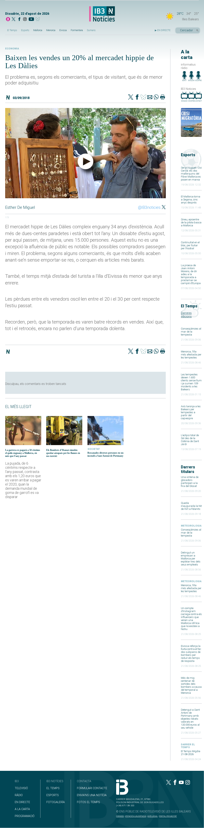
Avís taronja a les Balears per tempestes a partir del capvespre (191, 412)
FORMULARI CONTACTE (92, 788)
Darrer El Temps (188, 746)
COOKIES (120, 816)
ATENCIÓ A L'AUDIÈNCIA (135, 816)
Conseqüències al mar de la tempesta (191, 331)
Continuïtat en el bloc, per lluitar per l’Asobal (190, 245)
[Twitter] (130, 97)
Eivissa (63, 30)
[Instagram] (25, 19)
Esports (25, 30)
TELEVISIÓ (21, 788)
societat (93, 449)
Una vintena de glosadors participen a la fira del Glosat (189, 482)
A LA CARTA (22, 809)
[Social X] (14, 19)
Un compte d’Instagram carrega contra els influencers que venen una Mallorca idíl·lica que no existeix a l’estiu (191, 619)
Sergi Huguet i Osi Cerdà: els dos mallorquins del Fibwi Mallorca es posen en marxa (191, 173)
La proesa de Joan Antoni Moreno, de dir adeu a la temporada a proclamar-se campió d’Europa (191, 274)
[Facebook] (19, 19)
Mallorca (37, 30)
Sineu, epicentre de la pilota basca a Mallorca (191, 222)
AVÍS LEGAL (152, 816)
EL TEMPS (53, 788)
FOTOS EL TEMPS (88, 802)
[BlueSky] (38, 19)
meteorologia (191, 525)
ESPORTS (52, 795)
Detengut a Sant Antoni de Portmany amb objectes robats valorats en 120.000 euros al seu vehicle (190, 718)
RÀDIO (19, 795)
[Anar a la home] (8, 19)
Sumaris (91, 30)
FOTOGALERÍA (55, 802)
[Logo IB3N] (102, 14)
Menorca (50, 30)
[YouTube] (31, 19)
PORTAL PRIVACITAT (168, 816)
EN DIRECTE (22, 802)
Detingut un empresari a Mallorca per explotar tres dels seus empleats (190, 558)
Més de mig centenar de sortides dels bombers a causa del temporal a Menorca (191, 685)
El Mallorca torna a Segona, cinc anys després (190, 199)
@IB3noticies (149, 207)
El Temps (12, 30)
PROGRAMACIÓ (24, 816)
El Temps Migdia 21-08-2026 (190, 753)
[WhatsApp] (156, 97)
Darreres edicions (186, 314)
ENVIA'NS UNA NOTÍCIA (92, 795)
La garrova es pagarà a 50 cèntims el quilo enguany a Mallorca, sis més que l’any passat (22, 453)
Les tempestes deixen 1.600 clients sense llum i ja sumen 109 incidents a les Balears (191, 382)
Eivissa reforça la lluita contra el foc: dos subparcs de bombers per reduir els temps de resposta (191, 653)
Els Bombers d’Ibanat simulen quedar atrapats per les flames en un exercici (63, 453)
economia (12, 48)
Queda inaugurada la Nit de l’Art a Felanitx (191, 505)
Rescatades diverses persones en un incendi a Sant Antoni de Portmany (105, 454)
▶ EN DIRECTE (163, 30)
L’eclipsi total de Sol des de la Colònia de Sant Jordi (190, 440)
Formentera (77, 30)
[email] (150, 97)
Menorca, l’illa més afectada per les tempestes (191, 354)
